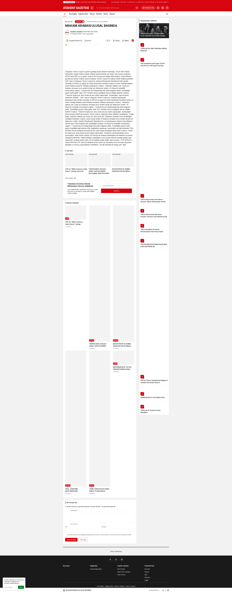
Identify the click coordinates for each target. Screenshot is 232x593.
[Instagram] (122, 559)
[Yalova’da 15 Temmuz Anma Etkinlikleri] (154, 407)
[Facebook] (110, 559)
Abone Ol (117, 191)
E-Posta (104, 527)
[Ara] (158, 8)
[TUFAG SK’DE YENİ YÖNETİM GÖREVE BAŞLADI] (154, 45)
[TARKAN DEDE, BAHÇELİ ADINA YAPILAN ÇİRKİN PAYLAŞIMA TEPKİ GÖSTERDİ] (100, 163)
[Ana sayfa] (65, 13)
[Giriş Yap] (167, 8)
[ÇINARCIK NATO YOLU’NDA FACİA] (154, 392)
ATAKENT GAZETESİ (76, 8)
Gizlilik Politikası (8, 587)
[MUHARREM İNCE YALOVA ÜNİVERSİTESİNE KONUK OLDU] (123, 422)
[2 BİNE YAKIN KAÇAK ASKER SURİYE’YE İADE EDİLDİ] (99, 422)
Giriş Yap (83, 540)
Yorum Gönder (71, 540)
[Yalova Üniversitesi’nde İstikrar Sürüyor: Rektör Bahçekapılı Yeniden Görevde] (154, 136)
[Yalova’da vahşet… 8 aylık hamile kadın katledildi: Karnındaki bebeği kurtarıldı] (154, 30)
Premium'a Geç (149, 8)
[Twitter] (116, 559)
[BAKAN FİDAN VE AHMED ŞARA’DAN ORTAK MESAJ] (123, 163)
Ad (66, 527)
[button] (162, 8)
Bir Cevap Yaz (72, 503)
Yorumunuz (74, 510)
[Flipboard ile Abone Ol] (88, 40)
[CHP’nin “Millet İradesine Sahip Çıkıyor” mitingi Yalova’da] (76, 163)
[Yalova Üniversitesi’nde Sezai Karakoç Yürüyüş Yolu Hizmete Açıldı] (154, 211)
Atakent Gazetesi (76, 31)
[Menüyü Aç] (92, 8)
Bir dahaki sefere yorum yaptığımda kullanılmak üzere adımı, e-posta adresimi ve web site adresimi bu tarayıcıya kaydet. (99, 534)
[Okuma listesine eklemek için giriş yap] (132, 40)
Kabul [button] (20, 587)
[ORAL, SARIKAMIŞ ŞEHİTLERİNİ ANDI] (75, 422)
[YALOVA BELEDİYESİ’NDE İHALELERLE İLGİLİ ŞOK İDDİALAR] (154, 241)
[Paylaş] (167, 590)
